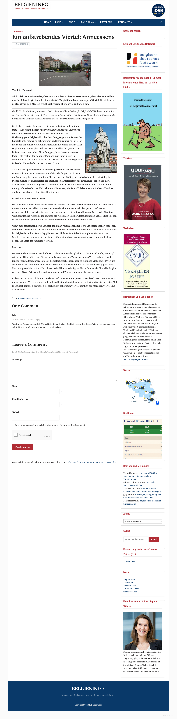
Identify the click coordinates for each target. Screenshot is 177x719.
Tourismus (17, 31)
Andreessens (23, 298)
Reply (37, 320)
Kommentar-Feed (131, 589)
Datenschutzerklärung (104, 695)
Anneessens (35, 298)
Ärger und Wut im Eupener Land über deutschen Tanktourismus (140, 476)
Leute (71, 22)
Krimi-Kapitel (129, 561)
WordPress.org (130, 592)
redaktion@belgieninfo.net (135, 359)
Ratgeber (106, 22)
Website (16, 412)
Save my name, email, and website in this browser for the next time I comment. (50, 425)
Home (47, 22)
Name (15, 386)
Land (58, 22)
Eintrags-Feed (129, 586)
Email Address (20, 399)
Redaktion (79, 695)
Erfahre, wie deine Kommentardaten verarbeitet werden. (91, 462)
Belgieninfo (88, 688)
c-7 (172, 715)
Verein (89, 695)
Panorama (87, 22)
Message (17, 359)
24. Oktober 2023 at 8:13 (22, 320)
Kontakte (124, 22)
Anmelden (128, 582)
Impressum (67, 695)
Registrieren (129, 579)
